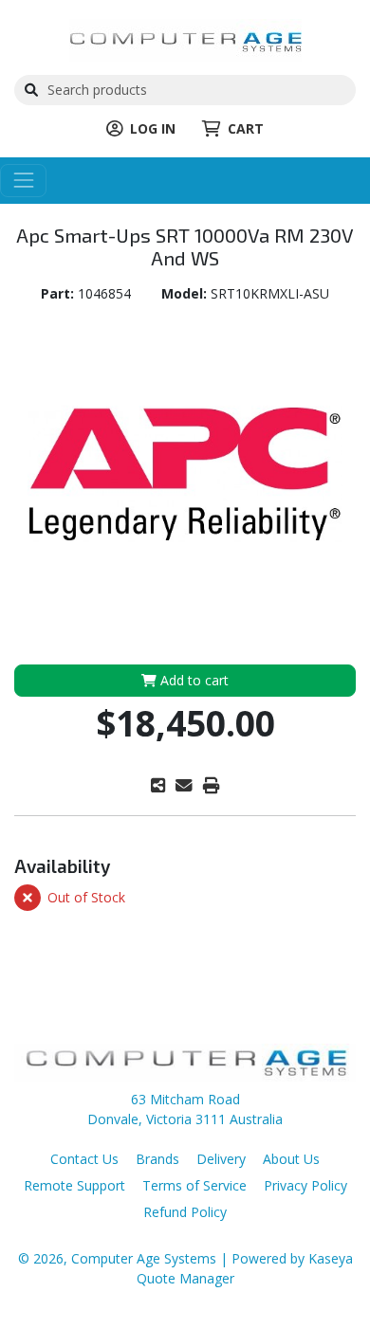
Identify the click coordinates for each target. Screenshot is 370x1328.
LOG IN (153, 128)
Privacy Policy (305, 1185)
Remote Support (74, 1185)
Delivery (221, 1159)
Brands (157, 1159)
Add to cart (193, 680)
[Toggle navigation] (23, 180)
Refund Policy (185, 1212)
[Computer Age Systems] (185, 38)
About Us (291, 1159)
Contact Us (84, 1159)
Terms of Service (194, 1185)
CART (246, 128)
